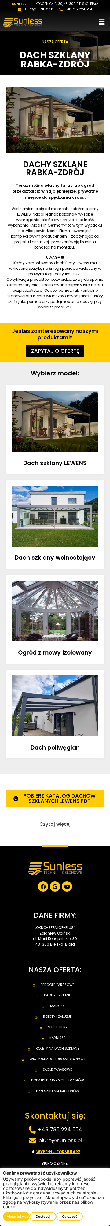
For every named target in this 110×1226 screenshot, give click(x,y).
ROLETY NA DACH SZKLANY (57, 1048)
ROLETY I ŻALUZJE (57, 1016)
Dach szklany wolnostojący (55, 558)
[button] (102, 22)
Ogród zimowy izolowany (55, 653)
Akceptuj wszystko (18, 1216)
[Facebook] (43, 886)
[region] (55, 1197)
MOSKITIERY (58, 1027)
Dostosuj (43, 1216)
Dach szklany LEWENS (55, 463)
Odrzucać (69, 1216)
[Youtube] (67, 886)
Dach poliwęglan (55, 747)
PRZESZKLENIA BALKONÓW (57, 1091)
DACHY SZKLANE (57, 995)
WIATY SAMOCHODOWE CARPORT (58, 1059)
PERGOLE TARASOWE (58, 984)
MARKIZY (57, 1005)
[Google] (55, 886)
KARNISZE (57, 1037)
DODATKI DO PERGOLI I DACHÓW (57, 1080)
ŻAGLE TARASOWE (57, 1069)
